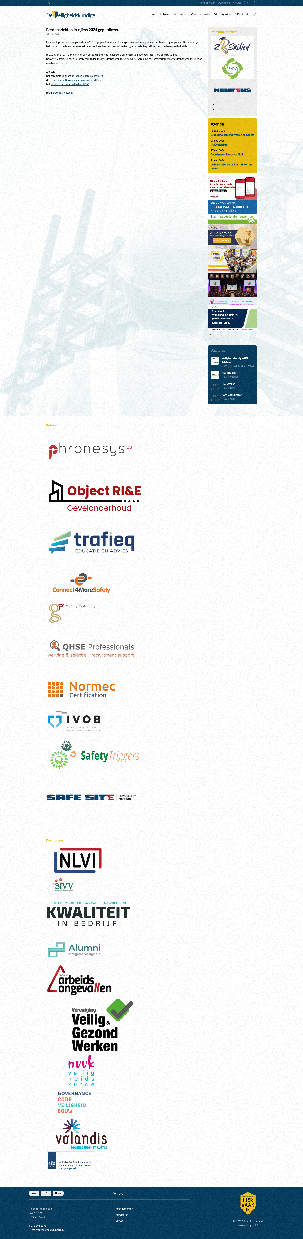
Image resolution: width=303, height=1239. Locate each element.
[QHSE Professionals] (91, 649)
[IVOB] (74, 721)
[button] (255, 14)
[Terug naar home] (70, 14)
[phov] (232, 68)
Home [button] (151, 14)
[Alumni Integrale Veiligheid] (74, 949)
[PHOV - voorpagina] (232, 212)
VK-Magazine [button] (222, 14)
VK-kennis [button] (180, 14)
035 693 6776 (38, 1225)
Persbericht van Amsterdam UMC (70, 84)
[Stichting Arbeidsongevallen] (79, 980)
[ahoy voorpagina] (232, 260)
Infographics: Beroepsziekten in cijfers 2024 (74, 80)
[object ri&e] (232, 187)
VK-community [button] (200, 14)
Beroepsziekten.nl (63, 92)
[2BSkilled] (232, 46)
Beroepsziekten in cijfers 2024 (88, 75)
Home (58, 1193)
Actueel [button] (165, 14)
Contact (237, 2)
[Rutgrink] (94, 496)
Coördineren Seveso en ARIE (227, 154)
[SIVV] (63, 884)
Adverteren (224, 2)
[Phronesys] (90, 450)
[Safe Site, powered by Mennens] (91, 797)
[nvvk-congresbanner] (232, 289)
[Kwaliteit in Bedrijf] (88, 914)
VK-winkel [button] (241, 14)
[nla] (70, 1161)
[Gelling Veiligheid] (72, 613)
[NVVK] (81, 1070)
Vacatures (218, 350)
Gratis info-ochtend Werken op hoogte (232, 134)
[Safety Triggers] (94, 754)
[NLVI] (77, 860)
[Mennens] (232, 90)
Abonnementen (207, 2)
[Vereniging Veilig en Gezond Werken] (102, 1024)
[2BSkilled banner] (232, 236)
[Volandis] (81, 1133)
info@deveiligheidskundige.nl (47, 1229)
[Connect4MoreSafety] (81, 582)
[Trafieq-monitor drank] (232, 317)
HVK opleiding (219, 144)
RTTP (254, 1225)
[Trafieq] (91, 542)
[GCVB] (74, 1102)
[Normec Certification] (81, 689)
